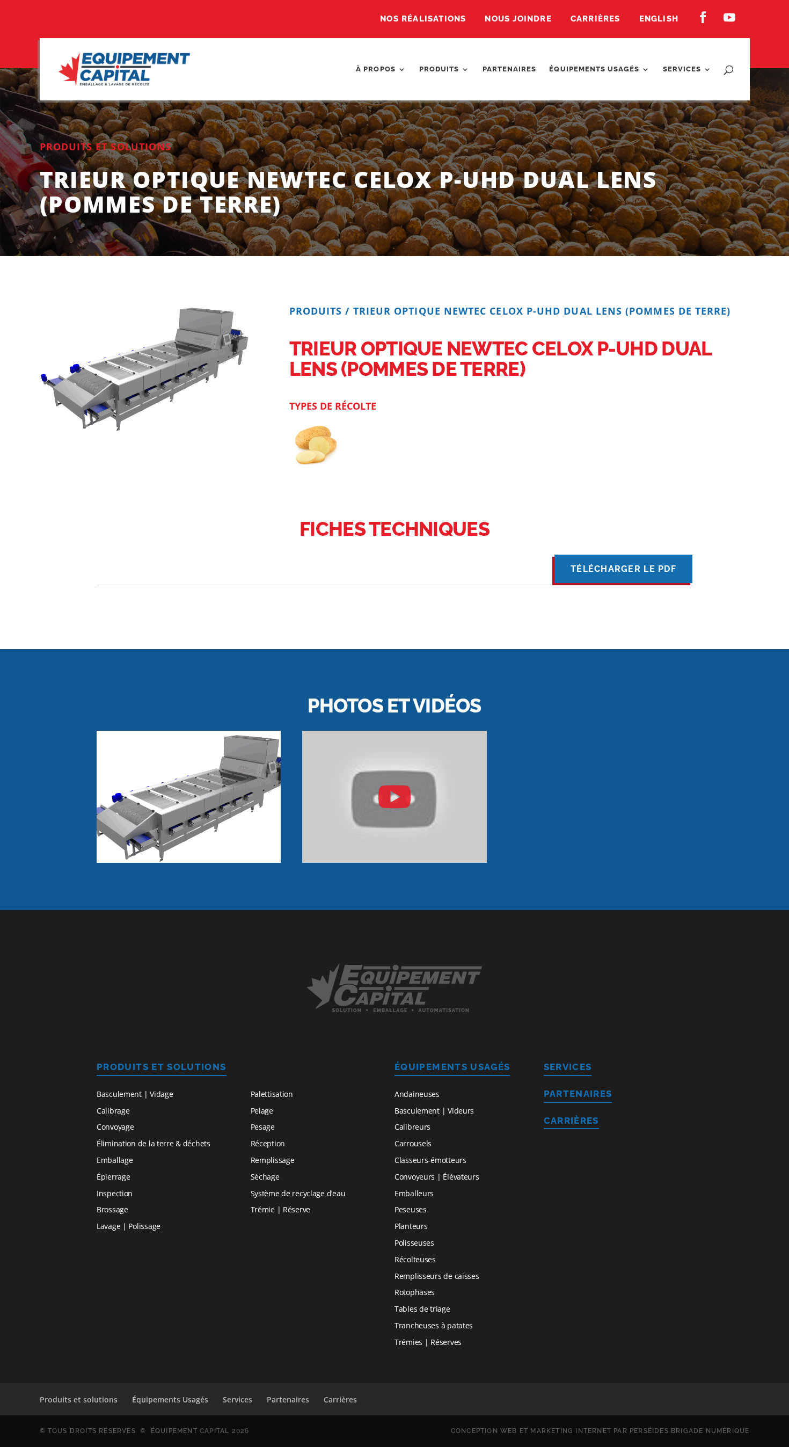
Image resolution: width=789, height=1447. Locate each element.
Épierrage (113, 1177)
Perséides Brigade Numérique (689, 1431)
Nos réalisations (423, 19)
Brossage (112, 1209)
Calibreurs (412, 1127)
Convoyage (115, 1127)
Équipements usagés (594, 69)
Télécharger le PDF (623, 569)
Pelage (262, 1111)
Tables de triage (422, 1309)
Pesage (263, 1127)
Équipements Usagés (452, 1066)
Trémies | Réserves (428, 1342)
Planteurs (410, 1226)
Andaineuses (417, 1094)
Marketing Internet (570, 1431)
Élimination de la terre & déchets (153, 1143)
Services (682, 69)
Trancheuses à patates (433, 1325)
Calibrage (113, 1111)
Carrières (595, 19)
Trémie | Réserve (281, 1209)
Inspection (115, 1193)
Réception (268, 1143)
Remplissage (273, 1160)
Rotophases (414, 1292)
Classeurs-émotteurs (430, 1160)
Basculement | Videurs (434, 1111)
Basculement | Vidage (135, 1094)
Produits (439, 69)
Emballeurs (414, 1193)
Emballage (115, 1160)
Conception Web (484, 1431)
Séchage (265, 1177)
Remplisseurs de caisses (436, 1276)
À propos (375, 69)
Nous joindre (518, 19)
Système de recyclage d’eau (298, 1193)
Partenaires (509, 69)
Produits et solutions (162, 1066)
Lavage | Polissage (128, 1226)
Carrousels (413, 1143)
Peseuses (410, 1209)
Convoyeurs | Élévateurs (436, 1177)
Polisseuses (414, 1243)
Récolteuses (415, 1259)
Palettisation (272, 1094)
